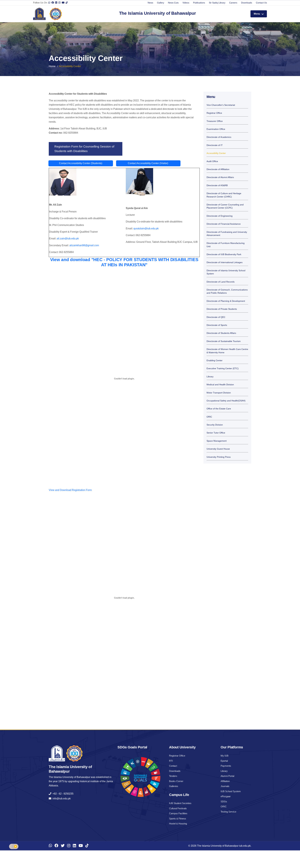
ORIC (209, 417)
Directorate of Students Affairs (221, 333)
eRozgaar (226, 796)
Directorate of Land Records (221, 282)
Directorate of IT (215, 145)
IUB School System (231, 791)
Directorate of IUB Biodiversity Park (224, 254)
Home (52, 66)
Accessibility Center (216, 153)
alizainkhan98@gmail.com (84, 245)
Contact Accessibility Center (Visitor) (148, 163)
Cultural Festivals (178, 808)
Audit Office (212, 161)
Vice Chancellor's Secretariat (221, 105)
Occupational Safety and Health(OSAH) (226, 401)
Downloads (246, 2)
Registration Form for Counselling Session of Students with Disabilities (84, 149)
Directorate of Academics (219, 137)
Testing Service (228, 811)
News (150, 2)
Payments (226, 765)
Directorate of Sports (217, 325)
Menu (257, 13)
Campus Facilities (178, 813)
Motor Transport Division (219, 393)
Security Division (215, 425)
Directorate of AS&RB (217, 185)
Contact (173, 765)
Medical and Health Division (220, 384)
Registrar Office (214, 113)
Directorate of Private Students (222, 309)
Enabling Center (214, 360)
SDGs (224, 801)
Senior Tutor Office (216, 433)
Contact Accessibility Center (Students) (80, 163)
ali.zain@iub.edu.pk (68, 238)
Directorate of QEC (216, 317)
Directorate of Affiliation (218, 169)
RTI (171, 760)
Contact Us (261, 2)
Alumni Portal (227, 776)
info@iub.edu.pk (61, 798)
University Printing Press (219, 457)
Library (210, 376)
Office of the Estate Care (219, 409)
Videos (185, 2)
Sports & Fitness (177, 818)
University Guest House (218, 449)
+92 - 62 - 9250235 (62, 793)
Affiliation (225, 781)
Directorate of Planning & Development (226, 301)
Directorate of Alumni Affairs (220, 177)
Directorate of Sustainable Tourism (224, 341)
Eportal (224, 760)
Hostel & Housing (178, 823)
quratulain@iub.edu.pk (146, 228)
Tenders (173, 776)
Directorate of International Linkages (224, 262)
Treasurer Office (215, 121)
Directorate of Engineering (219, 216)
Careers (233, 2)
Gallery (160, 2)
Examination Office (216, 129)
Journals (225, 786)
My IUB (224, 755)
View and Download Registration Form (70, 490)
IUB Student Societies (180, 803)
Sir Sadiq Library (217, 2)
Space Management (217, 441)
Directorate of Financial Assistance (224, 224)
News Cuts (173, 2)
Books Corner (176, 781)
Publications (199, 2)
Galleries (173, 786)
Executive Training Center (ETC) (223, 368)
